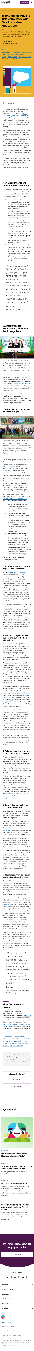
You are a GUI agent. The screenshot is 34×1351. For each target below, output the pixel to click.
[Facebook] (15, 1278)
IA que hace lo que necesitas (14, 1183)
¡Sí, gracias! (16, 1079)
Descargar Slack (6, 1322)
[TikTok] (26, 1278)
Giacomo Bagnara (16, 45)
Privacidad (4, 1326)
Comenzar (24, 2)
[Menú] (31, 2)
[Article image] (17, 1132)
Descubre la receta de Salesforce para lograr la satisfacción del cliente (16, 1207)
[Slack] (6, 2)
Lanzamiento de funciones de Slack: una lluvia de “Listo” (14, 1154)
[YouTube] (23, 1278)
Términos (13, 1326)
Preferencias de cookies (8, 1331)
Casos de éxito (7, 50)
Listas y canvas (12, 56)
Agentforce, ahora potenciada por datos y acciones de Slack (16, 1167)
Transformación (8, 11)
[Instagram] (11, 1278)
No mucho (17, 1086)
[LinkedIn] (7, 1278)
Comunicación (15, 59)
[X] (19, 1278)
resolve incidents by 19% (16, 794)
